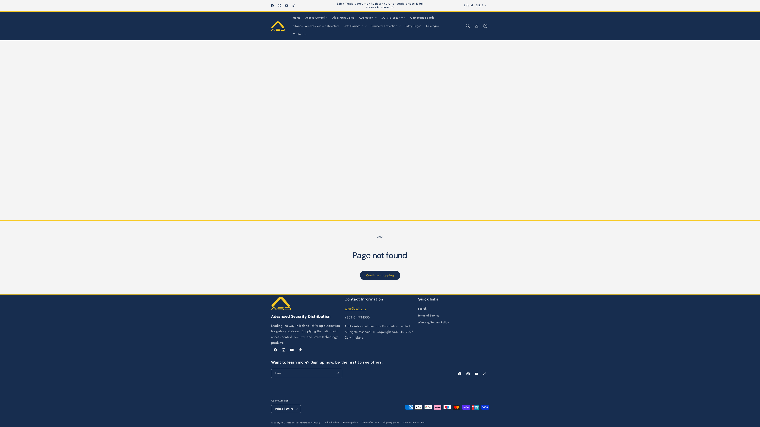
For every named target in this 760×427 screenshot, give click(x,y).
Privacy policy (350, 422)
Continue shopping (380, 275)
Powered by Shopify (310, 422)
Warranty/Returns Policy (433, 322)
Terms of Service (428, 315)
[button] (316, 17)
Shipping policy (391, 422)
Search (422, 309)
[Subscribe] (337, 373)
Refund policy (332, 422)
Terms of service (370, 422)
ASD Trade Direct (290, 422)
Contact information (414, 422)
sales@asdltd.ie (355, 308)
